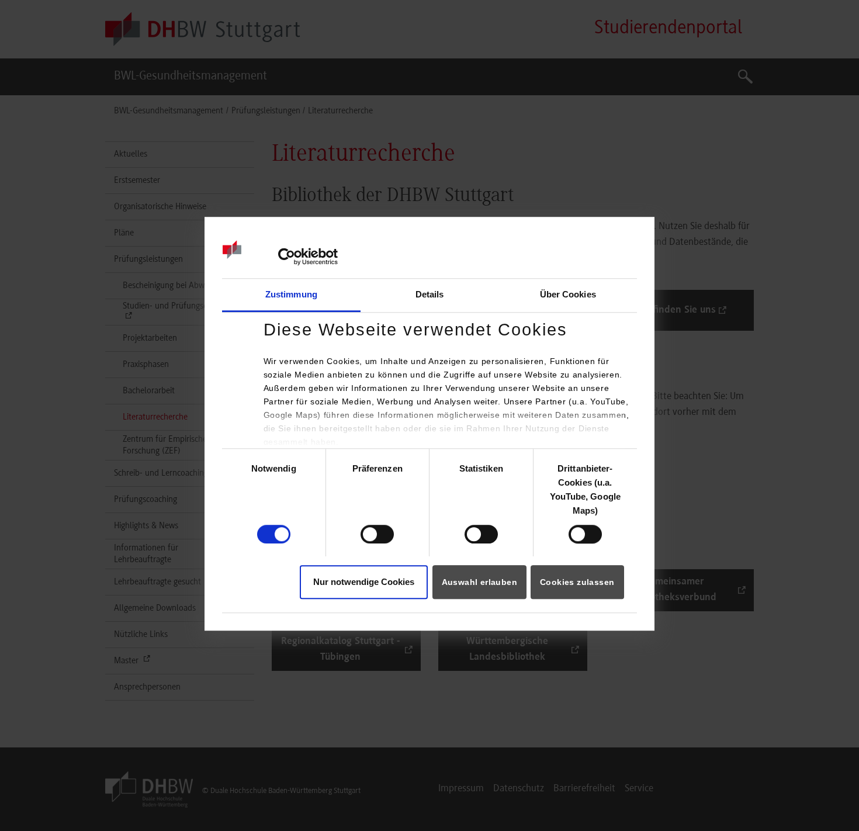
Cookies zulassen (577, 582)
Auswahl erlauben (479, 582)
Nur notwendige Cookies (363, 582)
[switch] (377, 534)
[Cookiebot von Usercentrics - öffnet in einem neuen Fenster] (286, 256)
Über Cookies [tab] (568, 295)
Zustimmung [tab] (291, 295)
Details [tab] (429, 295)
